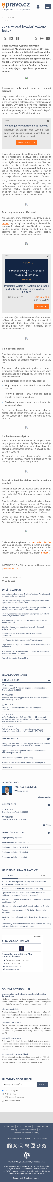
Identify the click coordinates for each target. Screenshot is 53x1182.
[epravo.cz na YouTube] (27, 1146)
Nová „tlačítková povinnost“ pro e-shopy (17, 758)
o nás (19, 1127)
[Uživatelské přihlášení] (38, 7)
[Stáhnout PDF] (35, 38)
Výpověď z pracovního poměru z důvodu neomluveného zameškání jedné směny (24, 752)
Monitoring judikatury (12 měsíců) (15, 852)
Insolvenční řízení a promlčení (15, 1054)
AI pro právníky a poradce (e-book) (15, 842)
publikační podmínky (28, 1130)
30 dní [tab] (42, 876)
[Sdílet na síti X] (5, 38)
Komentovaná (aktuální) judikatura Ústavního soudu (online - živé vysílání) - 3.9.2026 (26, 697)
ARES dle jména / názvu (14, 1097)
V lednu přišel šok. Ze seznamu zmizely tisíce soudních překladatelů (22, 634)
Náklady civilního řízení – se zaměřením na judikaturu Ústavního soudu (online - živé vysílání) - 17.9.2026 (23, 728)
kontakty (14, 1130)
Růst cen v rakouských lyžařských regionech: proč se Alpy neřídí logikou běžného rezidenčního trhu (25, 602)
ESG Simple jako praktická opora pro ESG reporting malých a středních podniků (24, 621)
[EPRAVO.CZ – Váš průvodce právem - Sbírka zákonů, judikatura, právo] (16, 7)
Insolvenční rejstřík (12, 1101)
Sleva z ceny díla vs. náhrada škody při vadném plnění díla (25, 906)
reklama (28, 1127)
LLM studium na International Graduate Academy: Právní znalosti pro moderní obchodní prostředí (26, 595)
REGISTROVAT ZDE (26, 142)
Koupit (40, 306)
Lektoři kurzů (10, 783)
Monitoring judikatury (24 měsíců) (15, 847)
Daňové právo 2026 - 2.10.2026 (14, 818)
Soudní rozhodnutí (16, 989)
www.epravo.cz (10, 568)
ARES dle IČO (10, 1094)
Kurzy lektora (22, 791)
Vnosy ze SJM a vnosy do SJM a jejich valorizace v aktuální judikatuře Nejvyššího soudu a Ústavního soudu (26, 745)
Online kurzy (10, 738)
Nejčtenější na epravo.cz (20, 870)
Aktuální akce (10, 680)
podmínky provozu (41, 1127)
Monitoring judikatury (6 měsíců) (14, 857)
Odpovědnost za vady (11, 1022)
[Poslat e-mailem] (48, 38)
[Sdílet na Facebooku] (17, 38)
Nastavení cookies (40, 1139)
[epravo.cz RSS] (44, 1146)
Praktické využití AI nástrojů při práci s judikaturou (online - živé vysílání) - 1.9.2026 (25, 687)
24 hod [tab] (10, 876)
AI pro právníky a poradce (12, 838)
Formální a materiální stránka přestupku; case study (22, 889)
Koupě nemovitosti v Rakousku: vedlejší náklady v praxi (22, 640)
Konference (9, 804)
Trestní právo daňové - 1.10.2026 (15, 810)
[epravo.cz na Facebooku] (9, 1146)
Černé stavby (7, 767)
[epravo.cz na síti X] (15, 1146)
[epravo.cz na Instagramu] (21, 1146)
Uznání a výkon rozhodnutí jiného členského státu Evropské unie (24, 995)
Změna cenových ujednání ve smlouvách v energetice (23, 762)
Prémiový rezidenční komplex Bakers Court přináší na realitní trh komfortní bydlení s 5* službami (25, 615)
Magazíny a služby (13, 832)
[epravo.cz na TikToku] (39, 1146)
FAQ (40, 1130)
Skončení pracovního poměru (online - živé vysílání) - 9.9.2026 (23, 707)
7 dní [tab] (26, 876)
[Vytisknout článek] (41, 38)
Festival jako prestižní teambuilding (15, 658)
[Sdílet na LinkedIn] (11, 38)
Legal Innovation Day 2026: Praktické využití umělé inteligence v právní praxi (25, 646)
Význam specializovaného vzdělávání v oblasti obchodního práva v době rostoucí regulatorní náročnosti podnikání (26, 608)
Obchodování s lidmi (10, 1009)
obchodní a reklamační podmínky (26, 1133)
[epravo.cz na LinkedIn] (33, 1146)
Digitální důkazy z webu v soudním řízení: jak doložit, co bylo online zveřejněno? (24, 628)
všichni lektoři (44, 797)
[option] (26, 790)
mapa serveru (9, 1127)
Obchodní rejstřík (11, 1091)
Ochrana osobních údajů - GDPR (18, 1139)
